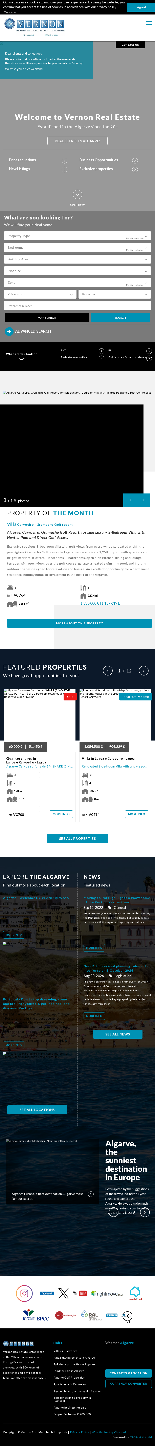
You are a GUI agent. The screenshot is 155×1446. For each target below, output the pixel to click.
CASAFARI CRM (141, 1437)
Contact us (130, 44)
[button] (77, 235)
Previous (108, 670)
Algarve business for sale (70, 1407)
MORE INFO (13, 934)
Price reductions (22, 160)
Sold (70, 696)
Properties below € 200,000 (72, 1414)
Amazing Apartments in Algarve (74, 1357)
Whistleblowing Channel (109, 1432)
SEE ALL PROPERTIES (77, 838)
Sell (110, 349)
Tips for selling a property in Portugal (72, 1399)
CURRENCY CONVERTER (128, 1383)
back (128, 1322)
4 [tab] (42, 789)
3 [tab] (42, 784)
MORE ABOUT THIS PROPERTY (79, 623)
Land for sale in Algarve (69, 1371)
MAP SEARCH (47, 317)
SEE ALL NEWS (117, 1034)
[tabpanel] (40, 755)
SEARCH (120, 317)
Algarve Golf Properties (69, 1377)
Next (144, 670)
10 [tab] (42, 818)
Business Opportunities (99, 160)
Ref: (16, 595)
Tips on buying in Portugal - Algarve (77, 1391)
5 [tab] (42, 794)
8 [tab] (42, 809)
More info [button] (10, 12)
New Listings (19, 169)
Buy (63, 349)
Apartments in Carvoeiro (70, 1384)
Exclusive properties (96, 169)
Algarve (127, 1343)
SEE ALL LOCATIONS (37, 1110)
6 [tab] (42, 799)
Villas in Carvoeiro (66, 1351)
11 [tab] (42, 823)
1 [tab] (42, 775)
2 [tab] (42, 779)
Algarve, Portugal (128, 1358)
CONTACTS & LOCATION (129, 1373)
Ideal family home (136, 696)
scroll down (77, 204)
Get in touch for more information (130, 357)
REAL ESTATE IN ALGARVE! (77, 141)
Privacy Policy (79, 1432)
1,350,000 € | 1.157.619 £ (100, 603)
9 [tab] (42, 813)
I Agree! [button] (141, 7)
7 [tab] (42, 804)
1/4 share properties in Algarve (74, 1364)
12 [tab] (42, 828)
